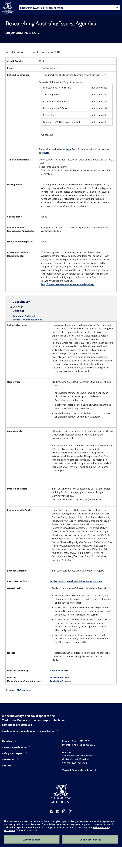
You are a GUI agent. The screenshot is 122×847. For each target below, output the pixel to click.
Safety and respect (13, 753)
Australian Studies (60, 677)
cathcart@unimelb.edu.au (27, 319)
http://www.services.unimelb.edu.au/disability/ (67, 284)
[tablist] (69, 7)
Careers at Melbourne (14, 747)
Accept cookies (31, 839)
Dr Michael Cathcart (24, 316)
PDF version (23, 690)
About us (7, 741)
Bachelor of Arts (59, 670)
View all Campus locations (77, 770)
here (68, 149)
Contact (6, 765)
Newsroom (8, 759)
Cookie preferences (90, 839)
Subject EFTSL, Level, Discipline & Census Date (76, 581)
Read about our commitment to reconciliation (28, 731)
